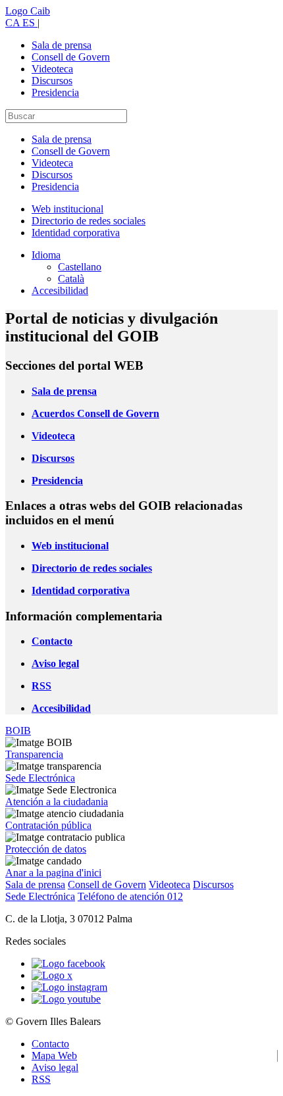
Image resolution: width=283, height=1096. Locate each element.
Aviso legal (55, 1067)
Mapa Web (54, 1055)
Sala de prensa (61, 45)
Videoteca (52, 68)
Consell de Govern (71, 56)
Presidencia (55, 92)
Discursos (52, 80)
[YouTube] (66, 999)
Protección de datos (45, 849)
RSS (41, 1079)
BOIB (18, 730)
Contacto (50, 1043)
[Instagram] (69, 987)
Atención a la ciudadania (56, 801)
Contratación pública (48, 825)
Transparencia (34, 754)
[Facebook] (68, 963)
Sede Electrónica (40, 778)
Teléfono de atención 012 (130, 896)
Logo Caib (27, 10)
